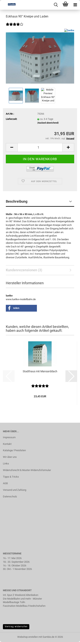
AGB (5, 483)
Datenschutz (10, 496)
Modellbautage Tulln (14, 602)
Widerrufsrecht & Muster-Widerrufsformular (27, 470)
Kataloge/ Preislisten (14, 450)
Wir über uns (10, 456)
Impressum (9, 437)
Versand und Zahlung (14, 489)
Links (6, 463)
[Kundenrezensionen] (14, 26)
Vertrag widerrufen (16, 626)
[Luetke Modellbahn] (8, 5)
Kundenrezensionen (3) (24, 270)
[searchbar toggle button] (56, 5)
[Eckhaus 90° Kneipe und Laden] (40, 57)
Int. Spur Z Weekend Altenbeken (20, 595)
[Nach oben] (69, 636)
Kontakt (7, 443)
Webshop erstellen (27, 636)
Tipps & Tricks (11, 476)
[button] (11, 147)
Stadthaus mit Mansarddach (40, 371)
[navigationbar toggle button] (75, 5)
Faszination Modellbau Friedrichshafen (24, 605)
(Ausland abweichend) (48, 123)
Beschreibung (16, 201)
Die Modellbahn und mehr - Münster (22, 598)
